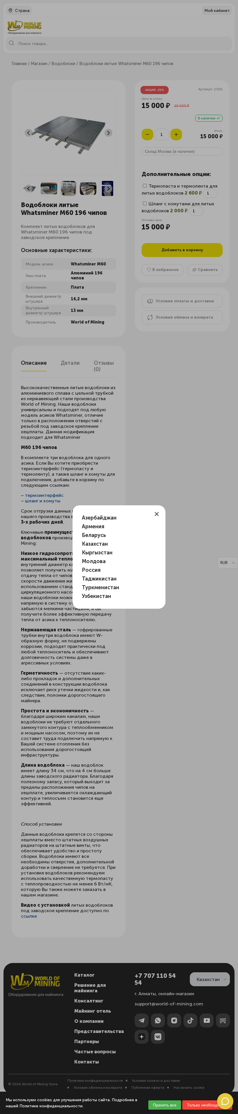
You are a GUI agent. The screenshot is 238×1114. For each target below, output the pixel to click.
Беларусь (94, 535)
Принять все (164, 1105)
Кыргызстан (97, 552)
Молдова (94, 561)
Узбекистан (96, 596)
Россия (91, 570)
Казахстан (95, 544)
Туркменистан (100, 587)
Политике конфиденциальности (50, 1106)
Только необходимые (207, 1105)
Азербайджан (99, 518)
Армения (93, 526)
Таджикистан (99, 579)
